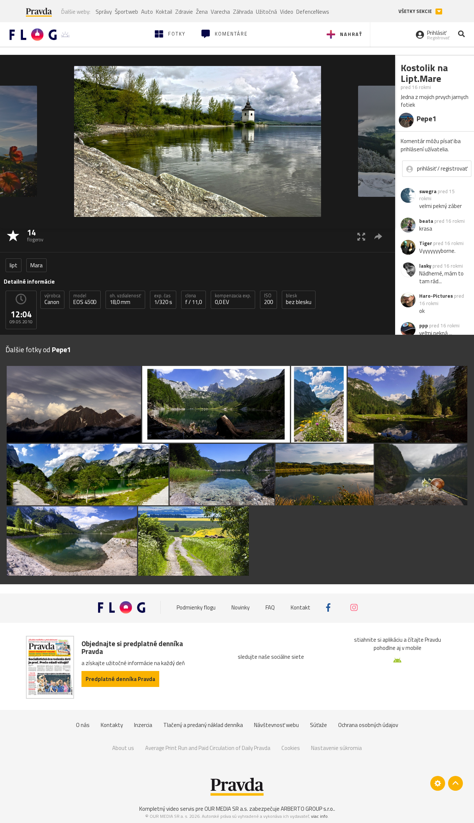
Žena (202, 11)
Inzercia (143, 725)
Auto (147, 11)
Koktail (164, 11)
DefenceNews (312, 11)
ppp (423, 325)
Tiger (425, 243)
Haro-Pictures (436, 296)
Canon (52, 299)
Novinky (240, 607)
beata (426, 221)
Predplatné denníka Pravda (120, 679)
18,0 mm (125, 299)
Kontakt (300, 607)
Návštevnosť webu (276, 725)
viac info (319, 816)
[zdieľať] (378, 236)
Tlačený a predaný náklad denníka (203, 725)
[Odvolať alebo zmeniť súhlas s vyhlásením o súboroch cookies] (437, 783)
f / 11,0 (193, 299)
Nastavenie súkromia (336, 748)
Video (286, 11)
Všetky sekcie (415, 11)
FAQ (270, 607)
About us (123, 748)
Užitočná (266, 11)
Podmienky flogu (196, 607)
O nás (83, 725)
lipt (13, 265)
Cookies (290, 748)
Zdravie (184, 11)
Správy (104, 11)
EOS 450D (85, 299)
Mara (36, 265)
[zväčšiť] (361, 236)
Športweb (126, 11)
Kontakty (112, 725)
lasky (425, 266)
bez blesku (298, 299)
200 (268, 299)
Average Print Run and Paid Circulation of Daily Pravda (207, 748)
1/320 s (163, 299)
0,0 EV (233, 299)
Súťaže (318, 725)
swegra (428, 191)
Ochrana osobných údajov (368, 725)
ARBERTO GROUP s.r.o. (307, 808)
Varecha (220, 11)
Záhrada (243, 11)
